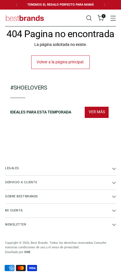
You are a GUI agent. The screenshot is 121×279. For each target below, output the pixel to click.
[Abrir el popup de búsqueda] (89, 18)
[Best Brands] (24, 18)
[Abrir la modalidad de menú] (113, 18)
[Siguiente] (104, 5)
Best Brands (39, 243)
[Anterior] (16, 5)
